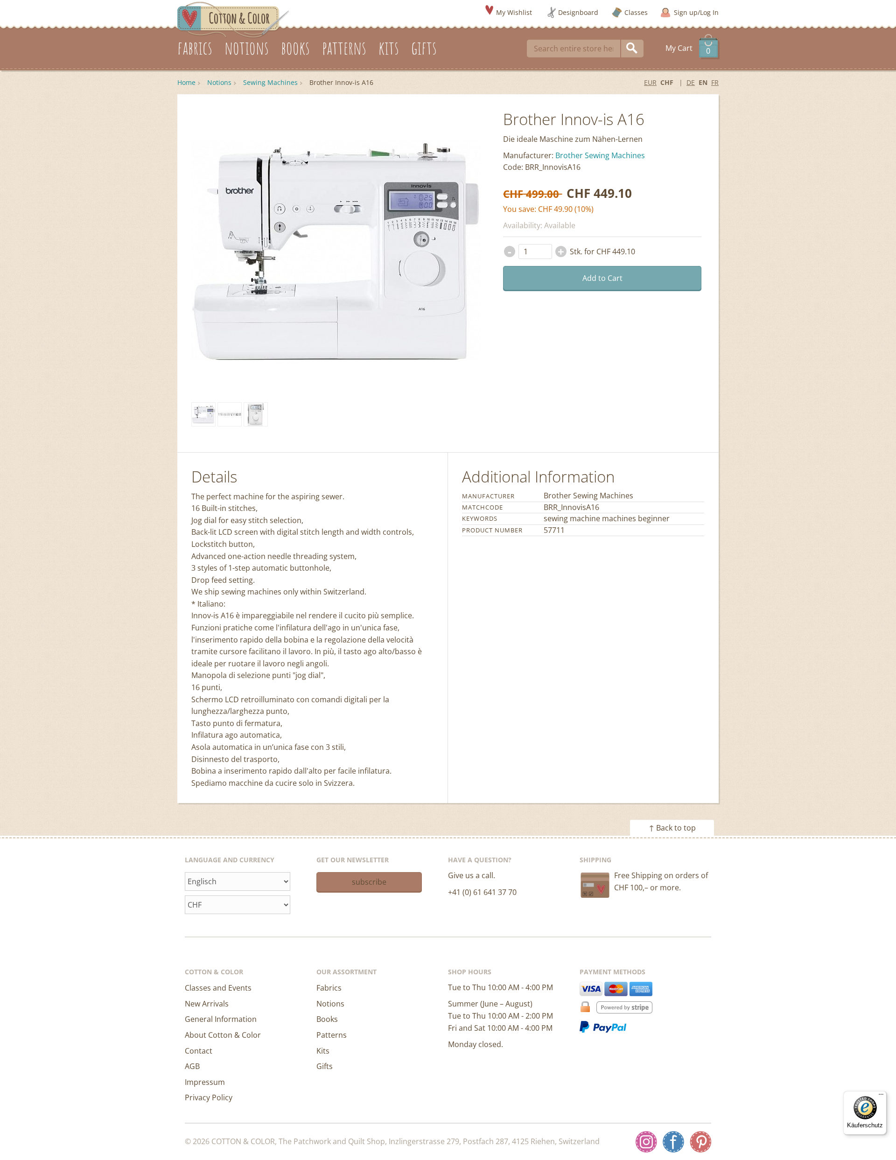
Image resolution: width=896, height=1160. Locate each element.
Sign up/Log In (696, 12)
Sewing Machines (270, 82)
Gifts (324, 1066)
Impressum (205, 1082)
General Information (221, 1019)
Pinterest (700, 1142)
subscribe (369, 882)
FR (715, 82)
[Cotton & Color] (233, 19)
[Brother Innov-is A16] (203, 414)
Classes (636, 12)
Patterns (331, 1035)
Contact (198, 1051)
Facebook (673, 1142)
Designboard (578, 12)
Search (632, 48)
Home (186, 82)
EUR (650, 82)
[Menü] (881, 1096)
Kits (322, 1051)
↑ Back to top (672, 828)
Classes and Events (218, 988)
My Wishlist (514, 12)
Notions (219, 82)
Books (327, 1019)
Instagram (646, 1142)
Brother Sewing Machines (600, 155)
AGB (192, 1066)
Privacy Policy (208, 1097)
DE (690, 82)
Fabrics (329, 988)
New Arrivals (207, 1004)
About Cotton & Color (223, 1035)
